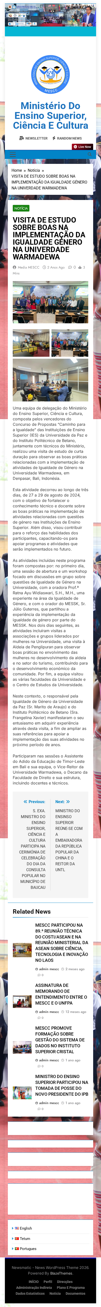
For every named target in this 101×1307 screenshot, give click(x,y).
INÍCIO (34, 1282)
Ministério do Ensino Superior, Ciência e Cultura (50, 115)
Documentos (75, 1294)
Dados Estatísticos (30, 1294)
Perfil (48, 1282)
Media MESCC (28, 267)
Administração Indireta (34, 1288)
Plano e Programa (71, 1288)
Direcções (65, 1282)
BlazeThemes (61, 1273)
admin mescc (49, 968)
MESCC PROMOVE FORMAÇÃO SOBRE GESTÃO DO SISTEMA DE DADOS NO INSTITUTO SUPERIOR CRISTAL (60, 1040)
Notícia (21, 208)
